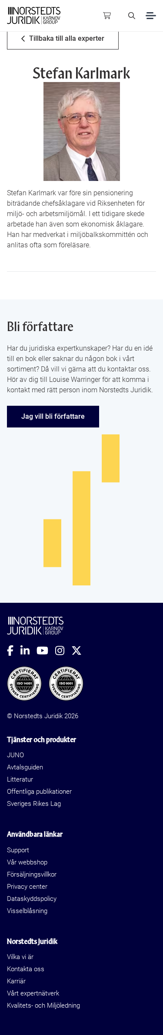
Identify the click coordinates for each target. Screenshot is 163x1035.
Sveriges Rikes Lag (34, 804)
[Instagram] (63, 650)
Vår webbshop (27, 862)
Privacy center (27, 886)
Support (18, 850)
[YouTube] (46, 650)
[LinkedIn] (28, 650)
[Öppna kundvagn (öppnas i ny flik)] (107, 15)
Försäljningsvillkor (32, 874)
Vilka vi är (20, 957)
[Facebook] (13, 650)
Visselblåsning (27, 911)
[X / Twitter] (80, 650)
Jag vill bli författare (53, 416)
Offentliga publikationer (39, 791)
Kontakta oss (25, 969)
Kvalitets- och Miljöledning (43, 1005)
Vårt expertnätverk (33, 993)
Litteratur (20, 779)
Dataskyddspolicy (32, 899)
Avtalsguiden (25, 767)
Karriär (16, 981)
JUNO (15, 755)
